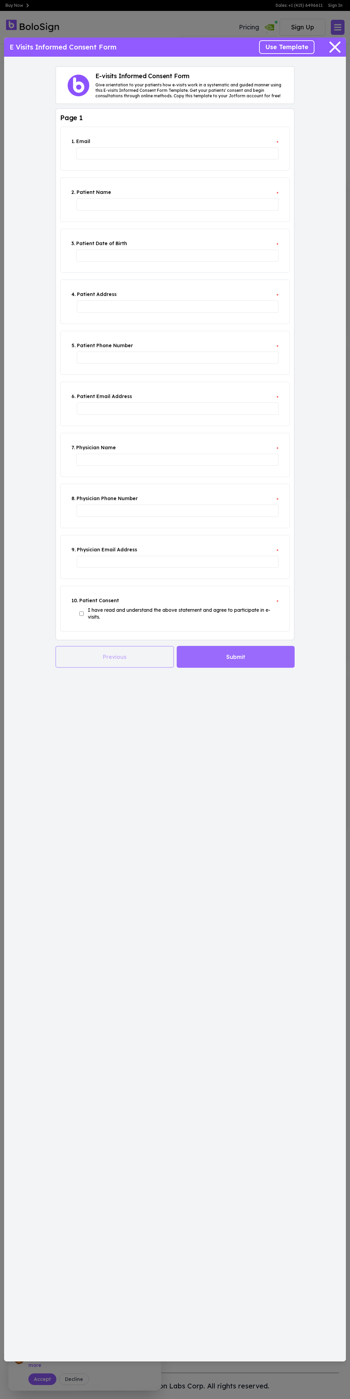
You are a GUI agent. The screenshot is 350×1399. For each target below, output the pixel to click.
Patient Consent (99, 600)
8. (73, 498)
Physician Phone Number (107, 498)
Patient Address (97, 294)
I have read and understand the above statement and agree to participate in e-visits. (179, 613)
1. (73, 141)
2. (73, 192)
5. (73, 345)
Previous (114, 656)
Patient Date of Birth (101, 243)
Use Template (286, 47)
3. (73, 243)
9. (73, 550)
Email (83, 141)
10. (74, 600)
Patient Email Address (104, 396)
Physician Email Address (107, 550)
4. (73, 294)
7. (73, 447)
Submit (235, 656)
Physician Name (96, 447)
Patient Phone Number (105, 345)
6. (73, 396)
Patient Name (94, 192)
